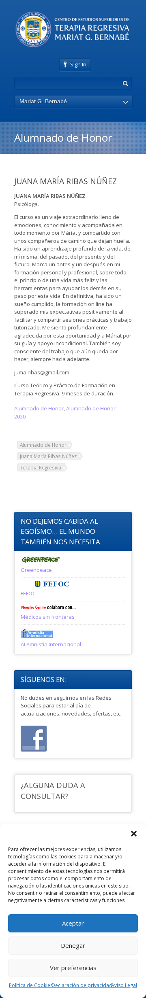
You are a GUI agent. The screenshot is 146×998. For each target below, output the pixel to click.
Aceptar (73, 923)
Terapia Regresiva (40, 467)
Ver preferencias (73, 968)
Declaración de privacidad (82, 985)
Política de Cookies (31, 985)
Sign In (78, 64)
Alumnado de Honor (39, 408)
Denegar (73, 945)
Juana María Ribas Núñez (48, 456)
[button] (134, 834)
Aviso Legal (124, 985)
